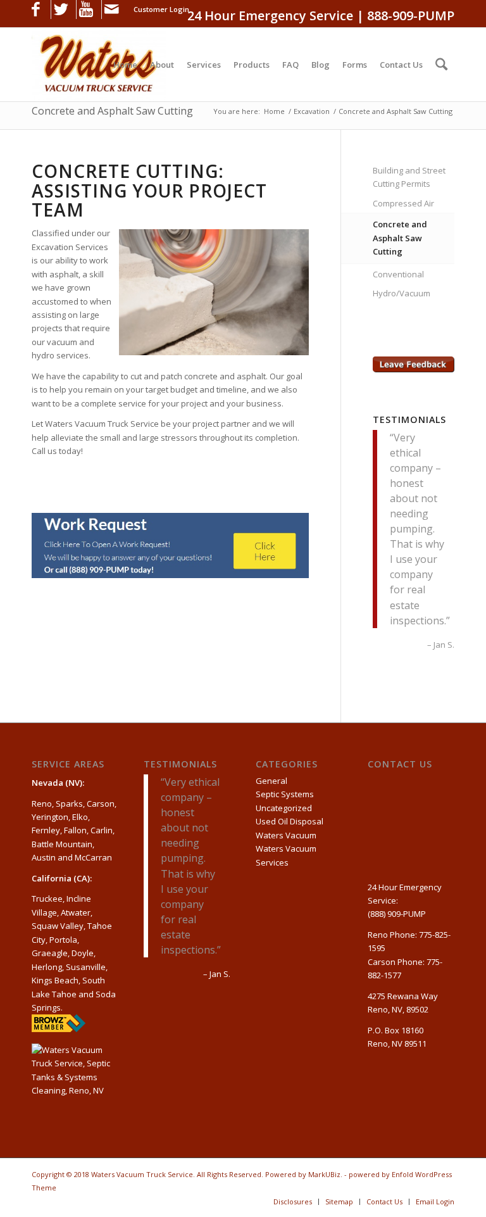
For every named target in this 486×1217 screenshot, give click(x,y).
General (271, 780)
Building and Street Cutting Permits (409, 177)
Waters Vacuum (286, 835)
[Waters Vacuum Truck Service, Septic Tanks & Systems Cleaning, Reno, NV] (75, 1078)
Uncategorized (284, 808)
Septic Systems (285, 794)
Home (274, 111)
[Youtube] (86, 9)
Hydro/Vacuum (401, 293)
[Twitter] (60, 9)
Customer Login (161, 9)
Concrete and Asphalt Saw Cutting (112, 111)
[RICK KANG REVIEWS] (58, 1029)
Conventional (398, 274)
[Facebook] (35, 9)
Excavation (312, 111)
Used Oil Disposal (289, 821)
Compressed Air (403, 203)
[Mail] (111, 9)
